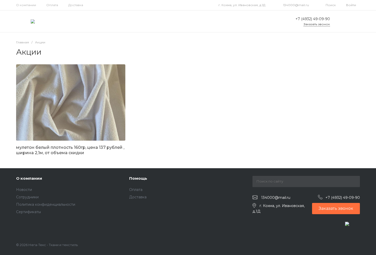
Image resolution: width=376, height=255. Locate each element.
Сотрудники (27, 197)
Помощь (138, 178)
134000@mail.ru (296, 5)
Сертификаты (28, 212)
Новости (24, 189)
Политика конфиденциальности (45, 204)
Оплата (52, 5)
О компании (26, 5)
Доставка (75, 5)
